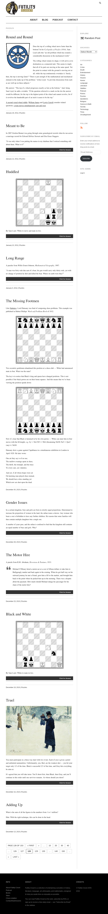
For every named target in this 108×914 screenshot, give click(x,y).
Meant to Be (15, 125)
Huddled (12, 171)
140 (56, 851)
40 (68, 845)
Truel (10, 700)
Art (81, 65)
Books (8, 893)
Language (84, 83)
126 (15, 851)
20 (56, 845)
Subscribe (86, 158)
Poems (82, 94)
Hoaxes (83, 78)
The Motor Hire (18, 554)
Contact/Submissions (13, 901)
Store (8, 895)
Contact (73, 20)
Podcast (58, 20)
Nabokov (13, 308)
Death (82, 70)
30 (62, 845)
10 (50, 845)
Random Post (92, 38)
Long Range (15, 257)
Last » (16, 857)
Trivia (82, 112)
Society (82, 107)
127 (22, 851)
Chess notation (11, 898)
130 (43, 851)
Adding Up (14, 804)
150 (63, 851)
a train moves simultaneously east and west (30, 105)
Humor (82, 80)
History (82, 75)
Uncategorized (85, 115)
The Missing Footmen (22, 300)
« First (30, 845)
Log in (82, 173)
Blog (45, 20)
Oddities (83, 88)
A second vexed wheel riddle (16, 102)
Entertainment (85, 72)
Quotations (84, 99)
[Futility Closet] (20, 13)
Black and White (18, 613)
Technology (84, 109)
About (34, 20)
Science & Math (85, 104)
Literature (83, 86)
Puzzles (22, 113)
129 (36, 851)
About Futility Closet (13, 888)
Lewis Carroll (48, 102)
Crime (82, 67)
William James (33, 102)
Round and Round (19, 36)
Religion (83, 101)
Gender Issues (16, 502)
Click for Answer (65, 150)
